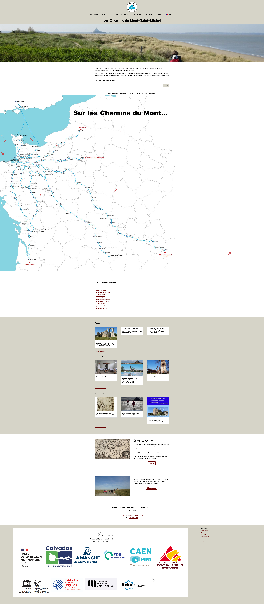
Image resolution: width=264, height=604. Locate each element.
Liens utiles (204, 540)
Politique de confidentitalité (136, 600)
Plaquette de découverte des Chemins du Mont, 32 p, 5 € (130, 414)
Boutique (160, 14)
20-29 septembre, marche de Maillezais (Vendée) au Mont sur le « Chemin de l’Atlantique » (105, 344)
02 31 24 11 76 (133, 518)
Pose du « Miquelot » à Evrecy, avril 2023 (157, 377)
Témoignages (151, 488)
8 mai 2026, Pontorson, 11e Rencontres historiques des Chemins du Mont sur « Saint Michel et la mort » (156, 330)
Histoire (126, 14)
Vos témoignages (150, 14)
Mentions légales (125, 600)
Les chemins (105, 14)
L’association (94, 14)
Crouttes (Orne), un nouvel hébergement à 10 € (104, 377)
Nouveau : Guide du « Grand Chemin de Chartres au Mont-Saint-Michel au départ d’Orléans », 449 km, (131, 380)
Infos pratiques (136, 14)
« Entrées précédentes (100, 351)
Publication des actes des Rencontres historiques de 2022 (105, 414)
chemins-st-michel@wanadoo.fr (133, 515)
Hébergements (117, 14)
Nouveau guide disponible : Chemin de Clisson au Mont (156, 420)
